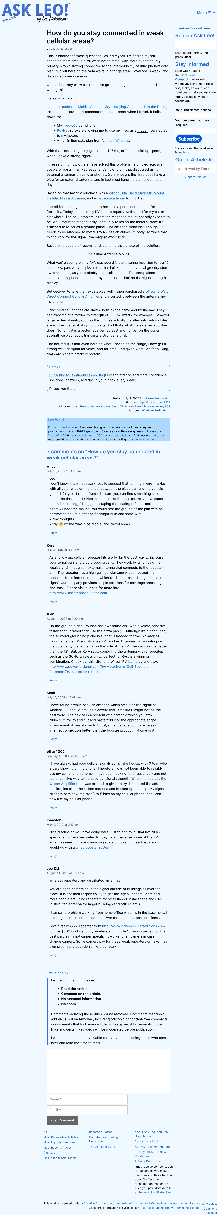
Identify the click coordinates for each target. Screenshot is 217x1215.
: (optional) (194, 110)
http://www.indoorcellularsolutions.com (133, 926)
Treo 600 (70, 125)
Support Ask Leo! (196, 177)
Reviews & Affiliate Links (155, 1192)
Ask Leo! (87, 435)
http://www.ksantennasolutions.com (78, 593)
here (186, 152)
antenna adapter (112, 198)
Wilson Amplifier (62, 784)
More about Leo (145, 439)
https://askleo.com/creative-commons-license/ (169, 1207)
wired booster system (93, 847)
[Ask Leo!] (38, 12)
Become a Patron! (101, 1132)
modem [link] (143, 130)
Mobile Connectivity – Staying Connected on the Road (121, 107)
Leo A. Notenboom (63, 48)
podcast (68, 107)
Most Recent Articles (57, 1147)
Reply (53, 532)
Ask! (46, 1132)
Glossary (49, 1152)
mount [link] (91, 207)
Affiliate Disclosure (147, 1161)
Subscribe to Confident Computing (77, 375)
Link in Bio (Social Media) (60, 1158)
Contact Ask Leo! (146, 1141)
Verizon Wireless (115, 141)
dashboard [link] (105, 263)
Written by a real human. (195, 28)
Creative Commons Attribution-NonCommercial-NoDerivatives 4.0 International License (142, 1203)
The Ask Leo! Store (102, 1146)
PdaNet (63, 130)
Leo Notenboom (63, 427)
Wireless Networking (157, 398)
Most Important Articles (59, 1142)
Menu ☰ (204, 13)
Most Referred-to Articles (60, 1137)
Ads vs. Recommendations (153, 1146)
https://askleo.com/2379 (154, 402)
